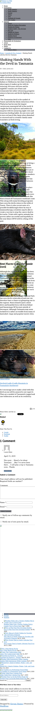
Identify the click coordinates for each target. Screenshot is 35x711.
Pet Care (10, 30)
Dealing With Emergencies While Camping (13, 661)
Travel (10, 23)
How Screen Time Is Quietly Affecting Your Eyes (19, 643)
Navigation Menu (5, 2)
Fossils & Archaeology (15, 37)
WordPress (4, 706)
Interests (6, 22)
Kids (9, 39)
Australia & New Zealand (13, 53)
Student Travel (12, 36)
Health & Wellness (13, 34)
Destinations (7, 7)
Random (6, 617)
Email (3, 507)
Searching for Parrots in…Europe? (10, 657)
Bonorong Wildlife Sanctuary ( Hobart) (15, 373)
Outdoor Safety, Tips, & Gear (17, 29)
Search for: (3, 680)
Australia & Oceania (14, 18)
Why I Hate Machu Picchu (8, 650)
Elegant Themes (16, 704)
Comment (4, 485)
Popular (6, 616)
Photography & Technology (12, 41)
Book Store (7, 44)
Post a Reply (8, 471)
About (6, 43)
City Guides (11, 20)
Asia (9, 16)
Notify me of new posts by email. (15, 522)
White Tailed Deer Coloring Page (10, 675)
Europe (10, 13)
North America (12, 9)
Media (6, 46)
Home (6, 6)
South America (12, 11)
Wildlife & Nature (13, 32)
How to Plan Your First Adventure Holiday (17, 629)
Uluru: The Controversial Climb (10, 654)
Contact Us (7, 48)
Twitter (6, 436)
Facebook (7, 434)
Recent (6, 614)
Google (6, 432)
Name (3, 502)
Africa (10, 15)
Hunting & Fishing (13, 27)
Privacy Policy (12, 50)
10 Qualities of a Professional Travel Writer (13, 671)
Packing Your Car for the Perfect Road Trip (13, 678)
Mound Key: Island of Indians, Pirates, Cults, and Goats (17, 666)
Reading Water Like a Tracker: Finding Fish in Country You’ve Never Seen (18, 625)
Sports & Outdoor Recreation (17, 25)
